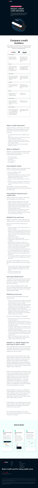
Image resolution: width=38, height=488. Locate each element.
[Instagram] (4, 472)
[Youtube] (7, 472)
